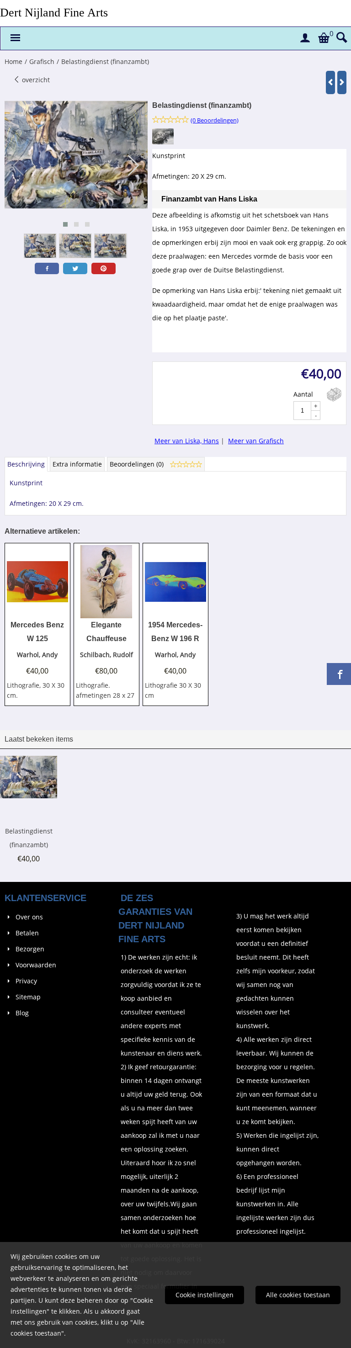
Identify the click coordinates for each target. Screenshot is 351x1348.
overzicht (35, 79)
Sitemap (28, 996)
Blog (22, 1012)
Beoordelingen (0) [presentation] (137, 464)
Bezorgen (30, 949)
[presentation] (18, 166)
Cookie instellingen (205, 1294)
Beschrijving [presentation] (26, 464)
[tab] (26, 464)
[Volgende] (341, 82)
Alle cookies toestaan (298, 1294)
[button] (65, 224)
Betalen (27, 933)
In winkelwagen (334, 394)
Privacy (26, 981)
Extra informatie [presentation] (77, 464)
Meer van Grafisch (256, 440)
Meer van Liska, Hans (186, 440)
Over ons (29, 917)
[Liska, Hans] (163, 142)
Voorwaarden (36, 965)
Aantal (303, 394)
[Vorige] (330, 82)
